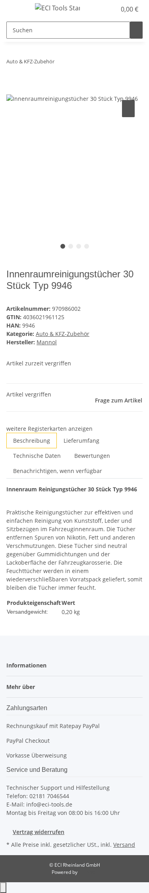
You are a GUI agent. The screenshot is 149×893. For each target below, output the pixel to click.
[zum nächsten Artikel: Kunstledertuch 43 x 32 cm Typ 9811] (75, 63)
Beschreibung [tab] (31, 440)
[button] (101, 9)
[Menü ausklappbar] (16, 9)
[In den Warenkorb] (12, 89)
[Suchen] (136, 30)
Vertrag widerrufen (38, 832)
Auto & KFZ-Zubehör (62, 334)
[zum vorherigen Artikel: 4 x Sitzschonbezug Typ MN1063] (60, 63)
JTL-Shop (88, 872)
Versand (124, 844)
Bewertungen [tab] (92, 455)
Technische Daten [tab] (37, 455)
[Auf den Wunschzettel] (128, 108)
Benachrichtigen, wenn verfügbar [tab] (57, 471)
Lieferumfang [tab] (81, 440)
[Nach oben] (3, 887)
